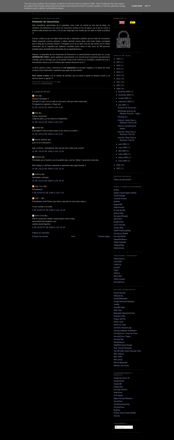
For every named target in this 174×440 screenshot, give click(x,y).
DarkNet (117, 202)
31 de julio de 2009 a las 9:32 (47, 134)
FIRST (116, 270)
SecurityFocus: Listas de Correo (126, 333)
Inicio (73, 236)
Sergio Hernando (120, 242)
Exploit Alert (118, 387)
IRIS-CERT (118, 276)
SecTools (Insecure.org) (122, 328)
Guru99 (116, 304)
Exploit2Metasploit (120, 299)
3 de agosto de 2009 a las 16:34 (48, 227)
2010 (118, 85)
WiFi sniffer (118, 357)
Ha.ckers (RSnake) (121, 216)
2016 (118, 65)
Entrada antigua (104, 236)
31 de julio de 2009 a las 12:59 (48, 151)
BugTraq (117, 410)
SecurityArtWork (120, 236)
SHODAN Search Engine (123, 345)
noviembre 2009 (124, 95)
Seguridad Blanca (120, 239)
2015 (118, 69)
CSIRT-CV (117, 265)
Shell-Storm (118, 393)
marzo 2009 (123, 154)
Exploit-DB (118, 384)
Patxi (37, 96)
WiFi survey (118, 360)
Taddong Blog (119, 245)
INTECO (117, 273)
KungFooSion (119, 222)
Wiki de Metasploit (120, 363)
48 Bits (116, 190)
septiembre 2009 (124, 102)
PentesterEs (47, 83)
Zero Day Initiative (120, 390)
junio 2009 (122, 144)
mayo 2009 (122, 147)
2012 (118, 79)
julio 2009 (122, 105)
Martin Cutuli (40, 216)
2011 (118, 82)
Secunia (117, 416)
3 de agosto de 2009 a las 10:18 (48, 210)
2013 (118, 75)
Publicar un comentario (40, 233)
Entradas (120, 427)
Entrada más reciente (40, 236)
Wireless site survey (121, 365)
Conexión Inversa (120, 199)
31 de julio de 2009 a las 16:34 (48, 181)
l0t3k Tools (118, 310)
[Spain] (133, 23)
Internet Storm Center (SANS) (125, 413)
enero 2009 (122, 161)
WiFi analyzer (119, 354)
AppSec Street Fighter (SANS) (125, 193)
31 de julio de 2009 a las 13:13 (48, 169)
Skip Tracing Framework (123, 348)
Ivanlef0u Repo (119, 307)
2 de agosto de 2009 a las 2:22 (48, 193)
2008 (118, 165)
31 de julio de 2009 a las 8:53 (47, 122)
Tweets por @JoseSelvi (122, 180)
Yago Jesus (39, 186)
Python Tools (118, 322)
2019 (118, 59)
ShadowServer (119, 342)
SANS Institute (119, 279)
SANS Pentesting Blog (122, 230)
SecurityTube (119, 339)
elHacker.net (118, 296)
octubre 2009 (123, 98)
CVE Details (118, 395)
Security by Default (121, 233)
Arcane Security (120, 293)
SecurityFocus (119, 282)
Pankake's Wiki (119, 316)
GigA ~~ (38, 198)
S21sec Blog (118, 228)
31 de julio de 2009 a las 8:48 (47, 107)
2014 (118, 72)
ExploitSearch (119, 381)
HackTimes (118, 219)
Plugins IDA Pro (119, 319)
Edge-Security (119, 207)
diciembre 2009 (124, 92)
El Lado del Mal (119, 210)
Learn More (137, 6)
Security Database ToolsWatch (125, 331)
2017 (118, 62)
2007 (118, 168)
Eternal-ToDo (118, 213)
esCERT (117, 268)
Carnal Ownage (119, 196)
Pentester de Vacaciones (45, 21)
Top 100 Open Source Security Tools (127, 351)
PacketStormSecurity (122, 404)
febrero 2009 (123, 157)
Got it (147, 6)
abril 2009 (122, 151)
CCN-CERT (118, 262)
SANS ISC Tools (120, 325)
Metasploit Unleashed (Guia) (124, 313)
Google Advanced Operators (124, 301)
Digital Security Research (123, 398)
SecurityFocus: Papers (122, 336)
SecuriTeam (118, 401)
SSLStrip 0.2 (122, 117)
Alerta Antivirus (119, 259)
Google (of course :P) (122, 378)
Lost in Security (119, 225)
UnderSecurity (119, 248)
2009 (118, 89)
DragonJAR (118, 204)
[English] (122, 23)
